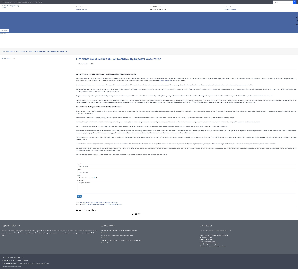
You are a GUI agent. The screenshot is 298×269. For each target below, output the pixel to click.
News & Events (5, 23)
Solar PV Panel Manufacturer (27, 263)
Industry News (5, 24)
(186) (13, 58)
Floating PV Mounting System (10, 17)
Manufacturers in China (12, 263)
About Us (3, 26)
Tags (13, 260)
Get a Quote (4, 30)
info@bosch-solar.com (230, 9)
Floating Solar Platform (42, 263)
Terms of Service (6, 260)
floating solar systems (165, 80)
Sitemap (25, 260)
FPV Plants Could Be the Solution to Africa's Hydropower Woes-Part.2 (47, 51)
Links (3, 263)
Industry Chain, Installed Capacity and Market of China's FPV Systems (121, 240)
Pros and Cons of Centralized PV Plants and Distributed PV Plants (99, 202)
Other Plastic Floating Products (11, 21)
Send (79, 196)
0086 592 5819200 (81, 9)
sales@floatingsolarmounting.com (209, 244)
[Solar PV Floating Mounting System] (10, 8)
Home (2, 13)
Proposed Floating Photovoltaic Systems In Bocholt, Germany (119, 230)
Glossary (19, 260)
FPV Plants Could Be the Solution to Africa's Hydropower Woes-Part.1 (102, 204)
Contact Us (4, 28)
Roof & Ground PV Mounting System (12, 19)
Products (3, 15)
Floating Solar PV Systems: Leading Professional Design (117, 235)
